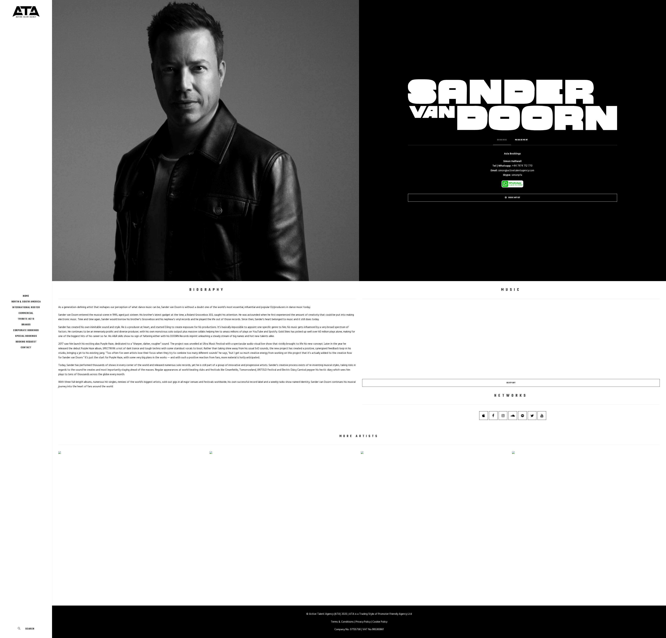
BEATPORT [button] (511, 382)
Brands (26, 325)
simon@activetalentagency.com (516, 170)
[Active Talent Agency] (26, 12)
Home (26, 296)
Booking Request (26, 342)
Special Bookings (26, 336)
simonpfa (517, 175)
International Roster (26, 308)
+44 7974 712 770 (522, 166)
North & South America (26, 302)
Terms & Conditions (342, 622)
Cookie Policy (379, 622)
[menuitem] (26, 296)
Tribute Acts (26, 319)
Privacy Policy (363, 622)
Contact (26, 348)
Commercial (26, 313)
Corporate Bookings (26, 330)
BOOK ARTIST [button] (514, 197)
